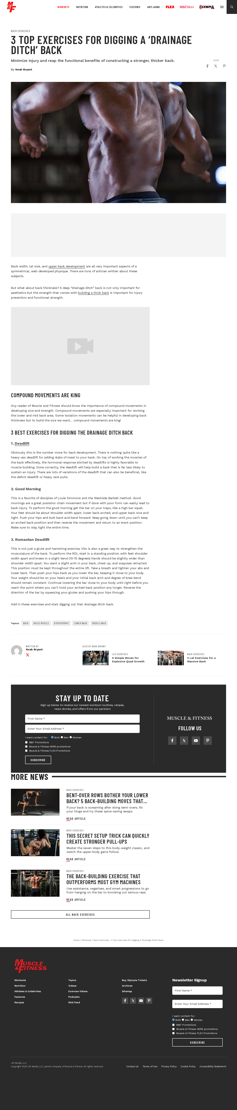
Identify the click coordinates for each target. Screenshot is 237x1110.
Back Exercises (20, 31)
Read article (76, 818)
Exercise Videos (77, 991)
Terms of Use (150, 1066)
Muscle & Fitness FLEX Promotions (49, 750)
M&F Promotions (39, 742)
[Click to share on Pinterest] (224, 66)
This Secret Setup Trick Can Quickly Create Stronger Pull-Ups (108, 838)
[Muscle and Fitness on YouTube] (196, 740)
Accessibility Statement (213, 1066)
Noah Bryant (23, 69)
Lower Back (80, 623)
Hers (187, 7)
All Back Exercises (80, 914)
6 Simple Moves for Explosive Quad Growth (128, 659)
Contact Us (132, 1066)
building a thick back (93, 292)
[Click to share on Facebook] (207, 66)
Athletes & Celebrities (109, 7)
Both (57, 737)
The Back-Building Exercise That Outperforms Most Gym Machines (103, 879)
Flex (170, 7)
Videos (72, 985)
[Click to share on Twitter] (215, 66)
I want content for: (36, 737)
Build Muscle (41, 623)
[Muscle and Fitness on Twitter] (184, 740)
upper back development (66, 266)
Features (135, 7)
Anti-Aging (153, 7)
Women (77, 737)
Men (66, 737)
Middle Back (99, 623)
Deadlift (22, 443)
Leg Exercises (120, 654)
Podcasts (73, 996)
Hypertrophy (61, 623)
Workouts (63, 7)
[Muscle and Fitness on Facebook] (172, 740)
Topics (72, 980)
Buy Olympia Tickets (134, 980)
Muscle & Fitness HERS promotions (50, 746)
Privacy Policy (169, 1066)
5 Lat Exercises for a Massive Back (201, 659)
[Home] (11, 11)
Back (25, 623)
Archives (127, 985)
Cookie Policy (188, 1066)
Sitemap (127, 991)
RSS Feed (74, 1002)
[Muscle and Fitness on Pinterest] (208, 740)
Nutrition (82, 7)
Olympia (207, 7)
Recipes (19, 1002)
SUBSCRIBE (38, 760)
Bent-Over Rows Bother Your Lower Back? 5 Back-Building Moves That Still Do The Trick (107, 801)
